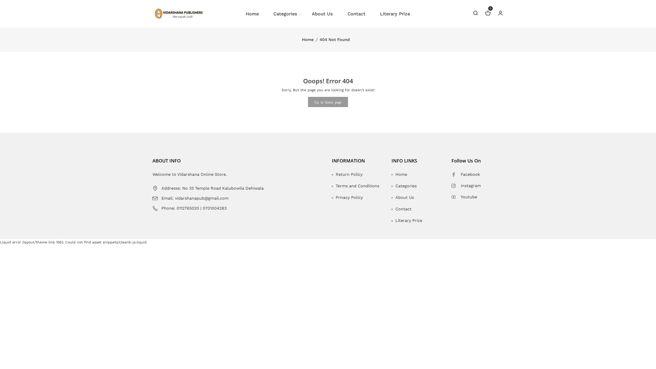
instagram (471, 185)
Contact (356, 13)
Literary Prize (395, 13)
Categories (285, 13)
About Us (322, 13)
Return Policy (349, 174)
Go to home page (328, 102)
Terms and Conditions (357, 185)
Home (252, 13)
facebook (470, 174)
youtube (469, 196)
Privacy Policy (349, 197)
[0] (488, 13)
